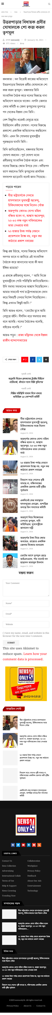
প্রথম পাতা (4, 12)
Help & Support (9, 886)
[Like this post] (26, 359)
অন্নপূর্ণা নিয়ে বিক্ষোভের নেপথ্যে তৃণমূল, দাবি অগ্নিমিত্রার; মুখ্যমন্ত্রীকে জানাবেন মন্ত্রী (31, 522)
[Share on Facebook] (32, 359)
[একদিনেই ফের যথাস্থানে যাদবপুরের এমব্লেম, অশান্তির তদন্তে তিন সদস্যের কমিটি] (10, 505)
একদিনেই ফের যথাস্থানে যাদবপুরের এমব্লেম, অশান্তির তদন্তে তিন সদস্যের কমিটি (34, 503)
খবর (15, 12)
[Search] (49, 4)
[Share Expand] (46, 359)
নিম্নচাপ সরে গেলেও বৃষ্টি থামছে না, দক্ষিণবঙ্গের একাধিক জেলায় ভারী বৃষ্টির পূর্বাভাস (33, 485)
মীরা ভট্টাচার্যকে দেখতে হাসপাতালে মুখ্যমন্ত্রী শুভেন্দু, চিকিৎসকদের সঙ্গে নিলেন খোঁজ (26, 200)
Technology (32, 891)
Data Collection (9, 866)
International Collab (11, 876)
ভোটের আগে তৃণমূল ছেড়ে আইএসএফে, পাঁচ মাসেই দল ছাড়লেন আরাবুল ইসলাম (34, 559)
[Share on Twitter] (39, 359)
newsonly (15, 40)
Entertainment (34, 886)
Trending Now (9, 896)
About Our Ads (34, 881)
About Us (27, 1006)
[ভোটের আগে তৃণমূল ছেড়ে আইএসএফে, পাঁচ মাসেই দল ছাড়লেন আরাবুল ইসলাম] (10, 560)
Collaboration (33, 861)
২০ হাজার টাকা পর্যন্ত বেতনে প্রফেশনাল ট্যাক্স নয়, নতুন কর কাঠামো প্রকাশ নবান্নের (25, 236)
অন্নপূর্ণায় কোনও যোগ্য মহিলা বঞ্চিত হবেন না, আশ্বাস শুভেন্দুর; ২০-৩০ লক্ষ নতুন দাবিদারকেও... (33, 926)
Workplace (32, 866)
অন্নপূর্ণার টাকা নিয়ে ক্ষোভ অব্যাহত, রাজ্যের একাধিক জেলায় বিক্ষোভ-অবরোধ (32, 541)
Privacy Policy (33, 871)
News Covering (9, 891)
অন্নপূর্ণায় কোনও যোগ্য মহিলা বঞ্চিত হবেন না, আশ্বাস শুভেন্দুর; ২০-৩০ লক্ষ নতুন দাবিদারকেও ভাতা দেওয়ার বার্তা (26, 218)
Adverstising (8, 871)
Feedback (31, 876)
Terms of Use (8, 881)
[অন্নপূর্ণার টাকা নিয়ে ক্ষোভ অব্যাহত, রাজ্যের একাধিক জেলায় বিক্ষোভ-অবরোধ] (10, 543)
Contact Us (7, 861)
